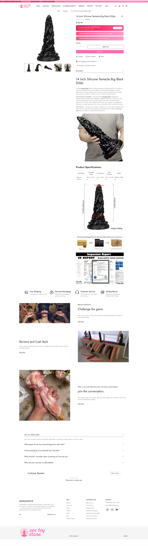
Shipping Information (91, 518)
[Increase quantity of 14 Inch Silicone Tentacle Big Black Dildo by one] (84, 46)
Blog (67, 516)
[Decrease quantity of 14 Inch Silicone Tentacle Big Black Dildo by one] (77, 46)
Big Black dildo (107, 97)
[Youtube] (117, 509)
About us (68, 503)
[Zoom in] (69, 17)
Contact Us (69, 505)
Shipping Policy (90, 508)
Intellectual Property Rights (93, 513)
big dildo (65, 11)
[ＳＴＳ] (25, 6)
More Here (81, 321)
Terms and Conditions (91, 516)
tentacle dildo (84, 88)
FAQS (67, 513)
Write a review (115, 473)
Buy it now (100, 52)
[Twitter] (112, 509)
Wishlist (68, 511)
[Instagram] (107, 509)
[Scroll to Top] (145, 537)
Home (58, 11)
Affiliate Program (70, 518)
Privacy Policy (89, 505)
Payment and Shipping (92, 511)
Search (68, 508)
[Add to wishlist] (122, 16)
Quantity (78, 43)
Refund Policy (89, 503)
